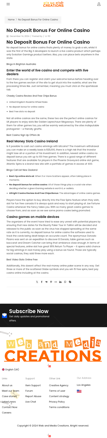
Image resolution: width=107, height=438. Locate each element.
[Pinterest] (51, 282)
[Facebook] (41, 282)
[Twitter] (37, 282)
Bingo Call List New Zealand (22, 170)
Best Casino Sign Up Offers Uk (23, 135)
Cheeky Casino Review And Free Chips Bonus (32, 95)
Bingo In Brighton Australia (21, 64)
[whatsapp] (65, 282)
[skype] (69, 282)
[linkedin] (60, 282)
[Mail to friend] (55, 282)
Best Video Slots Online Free (22, 259)
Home (11, 19)
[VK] (46, 282)
